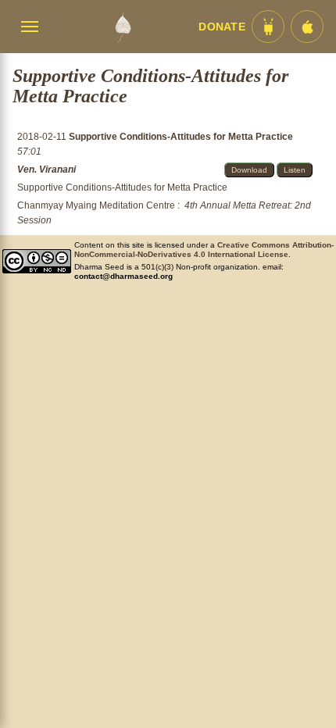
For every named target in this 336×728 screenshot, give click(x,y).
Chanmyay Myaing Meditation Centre (96, 205)
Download (249, 170)
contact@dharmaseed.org (123, 276)
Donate (221, 27)
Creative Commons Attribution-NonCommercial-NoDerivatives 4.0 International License (204, 250)
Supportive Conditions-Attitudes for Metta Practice (181, 136)
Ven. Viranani (46, 169)
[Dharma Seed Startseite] (122, 26)
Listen (295, 170)
